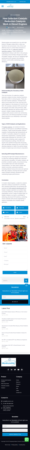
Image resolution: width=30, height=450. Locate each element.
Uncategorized (15, 15)
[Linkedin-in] (11, 369)
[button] (2, 6)
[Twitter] (15, 369)
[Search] (26, 280)
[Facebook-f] (8, 369)
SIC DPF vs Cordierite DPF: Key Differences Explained (14, 339)
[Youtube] (18, 369)
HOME (3, 30)
